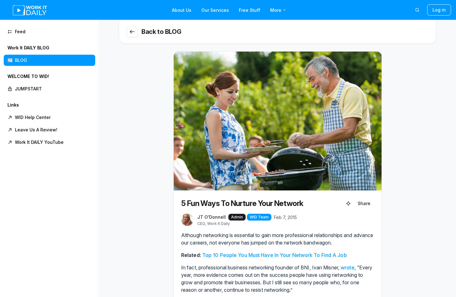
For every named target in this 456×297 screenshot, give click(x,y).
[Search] (417, 10)
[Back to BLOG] (132, 31)
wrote (348, 267)
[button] (49, 54)
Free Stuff (249, 10)
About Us (181, 10)
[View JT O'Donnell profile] (187, 219)
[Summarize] (348, 203)
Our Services (215, 10)
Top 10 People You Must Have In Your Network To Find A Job (274, 255)
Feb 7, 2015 (285, 217)
